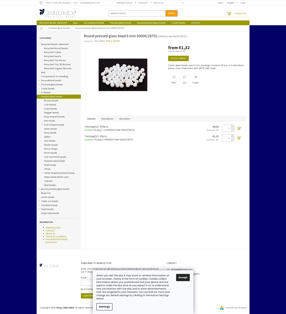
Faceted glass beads (52, 84)
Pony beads (50, 132)
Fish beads (49, 120)
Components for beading (54, 76)
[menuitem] (53, 22)
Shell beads (50, 165)
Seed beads (47, 209)
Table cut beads (49, 201)
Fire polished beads (51, 80)
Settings (104, 306)
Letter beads (47, 197)
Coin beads (50, 104)
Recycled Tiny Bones (55, 60)
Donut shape (51, 148)
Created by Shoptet (236, 307)
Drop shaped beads (54, 116)
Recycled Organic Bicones (57, 68)
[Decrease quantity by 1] (232, 130)
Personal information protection (57, 241)
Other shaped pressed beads (59, 172)
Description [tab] (107, 118)
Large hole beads (50, 213)
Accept (183, 277)
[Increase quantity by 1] (232, 126)
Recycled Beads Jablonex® (55, 44)
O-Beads (45, 92)
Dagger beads (51, 112)
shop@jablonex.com (181, 269)
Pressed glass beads (51, 96)
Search (171, 13)
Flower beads (51, 144)
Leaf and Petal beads (55, 156)
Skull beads (50, 185)
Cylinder (48, 181)
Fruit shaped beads (54, 124)
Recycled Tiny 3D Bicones (57, 64)
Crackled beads (49, 205)
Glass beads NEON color (56, 177)
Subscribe (88, 295)
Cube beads (50, 108)
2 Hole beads (47, 88)
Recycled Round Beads (56, 48)
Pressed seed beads (54, 160)
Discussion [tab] (124, 118)
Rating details (113, 41)
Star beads (49, 140)
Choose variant (178, 58)
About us (158, 3)
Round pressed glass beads (55, 189)
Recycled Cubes (52, 52)
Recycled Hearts (52, 56)
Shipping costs (124, 3)
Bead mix (46, 193)
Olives (47, 168)
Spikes (47, 136)
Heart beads (50, 128)
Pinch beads (50, 152)
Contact (143, 3)
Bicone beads (51, 100)
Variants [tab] (91, 118)
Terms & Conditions (56, 236)
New (43, 72)
